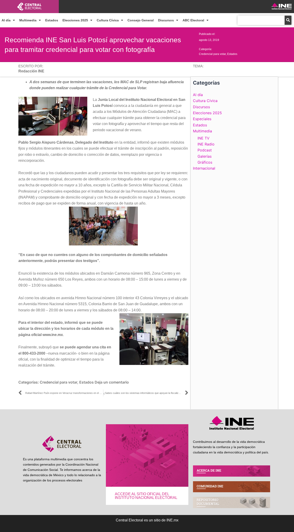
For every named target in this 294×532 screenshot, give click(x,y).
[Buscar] (288, 20)
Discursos (166, 20)
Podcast (205, 150)
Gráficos (205, 162)
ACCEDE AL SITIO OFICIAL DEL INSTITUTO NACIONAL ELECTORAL (146, 496)
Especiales (202, 119)
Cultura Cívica (108, 20)
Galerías (205, 156)
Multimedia (28, 20)
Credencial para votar (212, 54)
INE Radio (206, 144)
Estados (51, 20)
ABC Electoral (193, 20)
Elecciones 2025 (75, 20)
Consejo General (140, 20)
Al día (6, 20)
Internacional (204, 168)
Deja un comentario (112, 382)
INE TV (203, 138)
